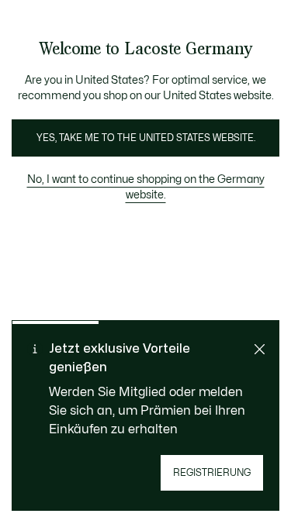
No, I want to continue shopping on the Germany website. (146, 187)
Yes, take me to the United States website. (145, 138)
